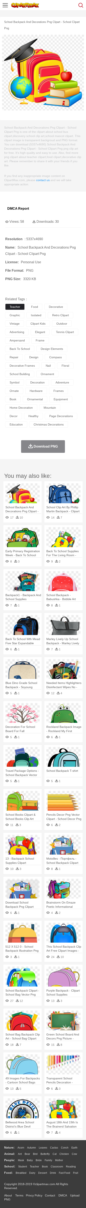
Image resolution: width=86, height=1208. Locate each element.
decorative (56, 306)
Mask (21, 1160)
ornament (47, 374)
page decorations (61, 416)
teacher (15, 306)
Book (45, 1166)
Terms (19, 1195)
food (34, 306)
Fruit (75, 1172)
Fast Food (64, 1172)
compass (55, 357)
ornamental (35, 399)
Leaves (43, 1147)
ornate (14, 391)
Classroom (57, 1166)
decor (14, 416)
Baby (30, 1160)
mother (59, 1160)
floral (65, 365)
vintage (15, 323)
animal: (9, 1153)
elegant (40, 332)
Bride (39, 1160)
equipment (61, 399)
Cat (55, 1154)
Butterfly (45, 1154)
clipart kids (38, 323)
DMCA (62, 1195)
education (16, 424)
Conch (64, 1147)
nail (48, 365)
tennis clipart (65, 332)
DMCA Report (18, 208)
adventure (62, 382)
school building (20, 374)
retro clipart (60, 315)
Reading (71, 1166)
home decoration (21, 407)
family (48, 1160)
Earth (74, 1147)
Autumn (31, 1147)
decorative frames (22, 365)
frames (58, 391)
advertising (17, 332)
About (8, 1195)
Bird (35, 1154)
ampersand (17, 340)
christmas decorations (49, 424)
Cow (74, 1154)
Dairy (32, 1172)
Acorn (21, 1147)
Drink (53, 1172)
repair (14, 357)
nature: (9, 1147)
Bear (27, 1154)
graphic (15, 315)
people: (9, 1160)
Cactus (54, 1147)
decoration (37, 382)
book (13, 399)
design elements (52, 348)
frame (40, 340)
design (33, 357)
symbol (14, 382)
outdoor (61, 323)
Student (22, 1166)
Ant (20, 1154)
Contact (50, 1195)
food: (8, 1172)
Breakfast (21, 1172)
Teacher (34, 1166)
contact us (43, 180)
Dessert (42, 1172)
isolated (36, 315)
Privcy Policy (34, 1195)
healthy (33, 416)
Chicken (64, 1154)
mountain (50, 407)
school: (9, 1166)
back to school (20, 348)
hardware (36, 391)
